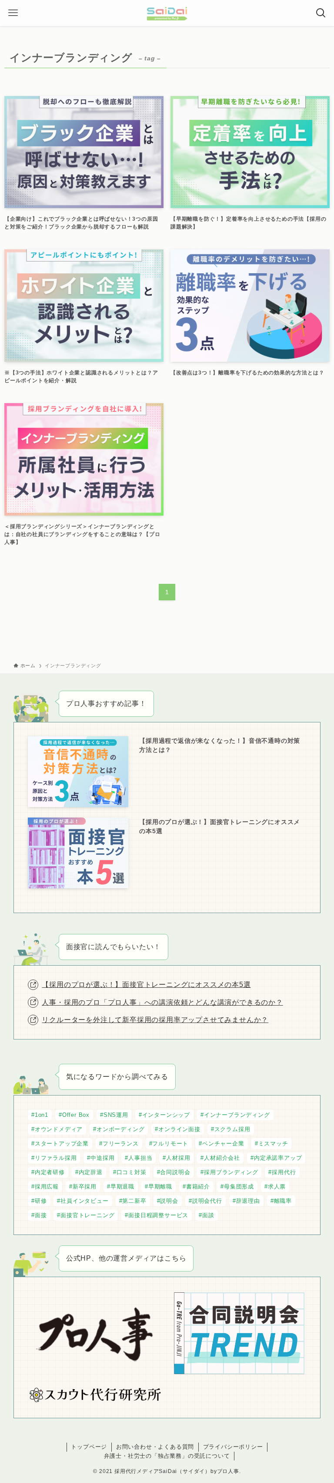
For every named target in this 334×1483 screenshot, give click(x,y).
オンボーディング (120, 1129)
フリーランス (121, 1143)
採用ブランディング (231, 1172)
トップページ (89, 1446)
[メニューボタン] (13, 13)
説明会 (169, 1201)
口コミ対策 (132, 1172)
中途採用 (102, 1158)
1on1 (41, 1115)
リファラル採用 (56, 1158)
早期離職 (160, 1186)
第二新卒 (134, 1201)
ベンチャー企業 (223, 1143)
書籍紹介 (198, 1186)
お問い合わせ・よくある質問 (155, 1446)
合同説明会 (175, 1172)
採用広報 (47, 1186)
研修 (41, 1201)
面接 (41, 1215)
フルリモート (170, 1143)
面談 (208, 1215)
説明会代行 (207, 1201)
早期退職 (122, 1186)
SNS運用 (116, 1115)
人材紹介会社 (222, 1158)
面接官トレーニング (87, 1215)
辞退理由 (248, 1201)
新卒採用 (85, 1186)
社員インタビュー (84, 1201)
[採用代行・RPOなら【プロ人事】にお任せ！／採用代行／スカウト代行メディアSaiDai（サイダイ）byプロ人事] (167, 13)
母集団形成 (239, 1186)
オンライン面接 (179, 1129)
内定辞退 (91, 1172)
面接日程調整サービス (158, 1215)
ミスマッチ (273, 1143)
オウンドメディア (59, 1129)
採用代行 (284, 1172)
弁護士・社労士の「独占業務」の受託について (167, 1456)
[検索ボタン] (321, 13)
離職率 (283, 1201)
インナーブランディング (237, 1115)
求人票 (277, 1186)
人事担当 (140, 1158)
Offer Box (76, 1115)
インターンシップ (166, 1115)
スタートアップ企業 (62, 1143)
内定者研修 (50, 1172)
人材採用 (178, 1158)
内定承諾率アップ (278, 1158)
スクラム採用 (232, 1129)
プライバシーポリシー (233, 1446)
